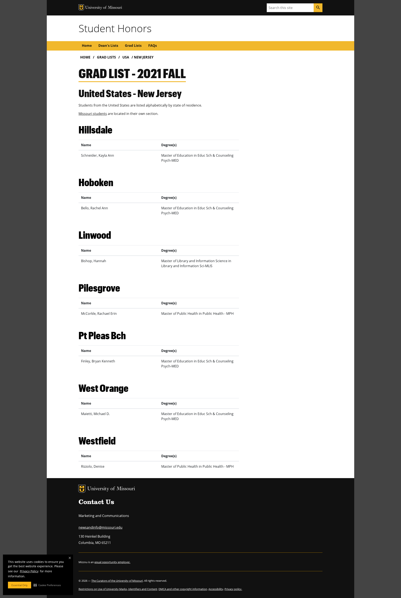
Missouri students (93, 113)
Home (87, 45)
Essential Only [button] (19, 585)
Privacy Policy (29, 571)
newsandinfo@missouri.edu (100, 527)
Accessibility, (216, 589)
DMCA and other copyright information (183, 589)
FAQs (152, 45)
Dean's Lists (108, 45)
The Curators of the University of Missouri (117, 581)
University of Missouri (111, 489)
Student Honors (115, 28)
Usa (125, 57)
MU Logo (81, 489)
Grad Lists (133, 45)
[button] (47, 585)
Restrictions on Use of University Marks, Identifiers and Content (118, 589)
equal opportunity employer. (112, 562)
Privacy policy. (233, 589)
